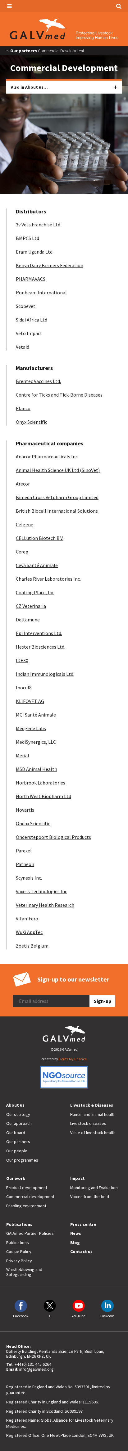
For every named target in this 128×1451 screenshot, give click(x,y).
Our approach (19, 1123)
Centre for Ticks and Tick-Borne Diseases (59, 395)
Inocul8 (24, 687)
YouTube (78, 1316)
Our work (15, 1178)
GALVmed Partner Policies (30, 1233)
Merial (22, 755)
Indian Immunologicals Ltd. (45, 674)
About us (15, 1105)
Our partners (23, 50)
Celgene (24, 524)
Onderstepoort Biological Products (53, 837)
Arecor (23, 484)
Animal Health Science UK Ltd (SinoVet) (58, 470)
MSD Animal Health (36, 769)
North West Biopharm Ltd (43, 796)
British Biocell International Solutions (57, 511)
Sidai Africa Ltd (31, 320)
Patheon (25, 864)
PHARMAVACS (30, 279)
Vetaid (22, 347)
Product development (26, 1187)
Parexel (24, 850)
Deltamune (28, 619)
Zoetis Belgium (32, 946)
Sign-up (102, 1001)
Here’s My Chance (73, 1059)
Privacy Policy (19, 1260)
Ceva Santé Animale (37, 565)
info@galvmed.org (36, 1369)
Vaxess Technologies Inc (41, 891)
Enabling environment (26, 1205)
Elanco (23, 408)
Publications (19, 1224)
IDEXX (22, 660)
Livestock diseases (88, 1123)
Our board (15, 1132)
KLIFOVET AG (30, 701)
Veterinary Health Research (45, 905)
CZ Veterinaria (31, 606)
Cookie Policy (18, 1251)
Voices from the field (89, 1196)
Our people (16, 1150)
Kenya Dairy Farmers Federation (49, 265)
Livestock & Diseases (91, 1105)
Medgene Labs (31, 728)
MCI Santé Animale (36, 715)
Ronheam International (41, 292)
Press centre (83, 1224)
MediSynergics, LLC (36, 742)
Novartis (25, 810)
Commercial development (30, 1196)
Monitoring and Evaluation (94, 1187)
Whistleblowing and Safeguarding (24, 1272)
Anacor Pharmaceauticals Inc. (47, 456)
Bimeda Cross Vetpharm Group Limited (57, 497)
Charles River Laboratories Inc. (48, 579)
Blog (75, 1242)
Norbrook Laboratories (40, 783)
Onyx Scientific (31, 422)
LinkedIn (107, 1316)
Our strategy (18, 1114)
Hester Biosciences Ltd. (40, 647)
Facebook (20, 1316)
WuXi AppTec (29, 932)
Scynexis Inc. (29, 878)
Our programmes (22, 1160)
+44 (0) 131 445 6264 (33, 1364)
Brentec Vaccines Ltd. (38, 381)
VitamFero (27, 918)
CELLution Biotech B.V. (39, 538)
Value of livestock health (93, 1132)
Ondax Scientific (33, 823)
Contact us (81, 1251)
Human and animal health (93, 1114)
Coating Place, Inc (35, 592)
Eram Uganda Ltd (34, 252)
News (75, 1233)
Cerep (22, 552)
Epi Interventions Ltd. (39, 633)
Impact (77, 1178)
